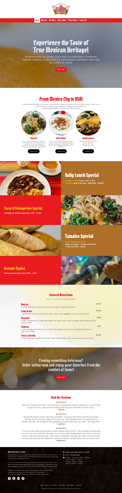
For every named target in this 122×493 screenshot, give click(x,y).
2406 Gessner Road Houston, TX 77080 (77, 452)
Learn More (34, 151)
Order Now (61, 151)
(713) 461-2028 (74, 455)
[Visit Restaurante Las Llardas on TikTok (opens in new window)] (23, 478)
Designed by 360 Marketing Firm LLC (73, 488)
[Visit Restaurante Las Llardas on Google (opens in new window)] (13, 478)
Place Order (61, 69)
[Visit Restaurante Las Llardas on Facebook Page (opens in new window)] (9, 478)
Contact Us (88, 151)
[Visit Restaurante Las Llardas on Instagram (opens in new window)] (18, 478)
